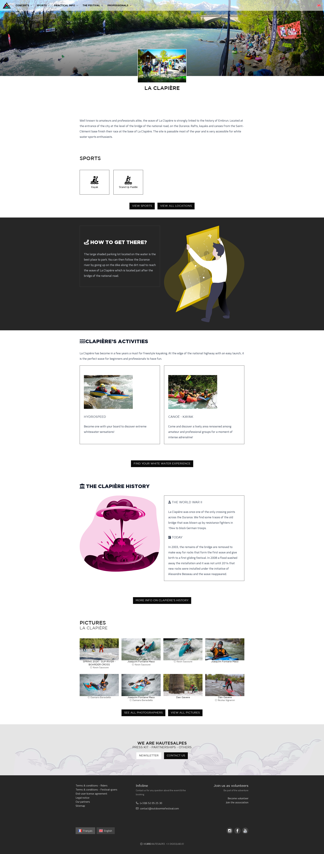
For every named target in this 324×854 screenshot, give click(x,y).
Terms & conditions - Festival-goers (96, 789)
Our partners (83, 802)
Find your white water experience (162, 463)
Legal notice (82, 798)
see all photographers (143, 712)
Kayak (94, 187)
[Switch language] (319, 5)
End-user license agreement (91, 794)
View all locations (176, 206)
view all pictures (185, 712)
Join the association (237, 802)
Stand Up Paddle (128, 187)
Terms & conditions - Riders (91, 785)
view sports (142, 206)
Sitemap (80, 806)
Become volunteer (238, 798)
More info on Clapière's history (162, 600)
